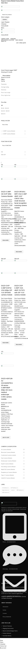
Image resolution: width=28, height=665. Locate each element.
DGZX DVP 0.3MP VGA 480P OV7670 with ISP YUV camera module (20, 290)
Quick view (3, 244)
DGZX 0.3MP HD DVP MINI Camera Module (7, 194)
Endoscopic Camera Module (8, 461)
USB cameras (5, 492)
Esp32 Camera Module (7, 463)
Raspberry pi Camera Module (9, 472)
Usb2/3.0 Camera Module (8, 478)
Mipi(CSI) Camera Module (8, 469)
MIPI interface (20, 490)
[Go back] (3, 45)
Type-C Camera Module (7, 475)
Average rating (5, 87)
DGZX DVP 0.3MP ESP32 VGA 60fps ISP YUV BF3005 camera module (6, 290)
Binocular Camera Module (8, 452)
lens (13, 490)
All (2, 105)
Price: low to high (5, 92)
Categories (4, 52)
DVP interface (14, 487)
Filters (3, 79)
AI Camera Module (6, 449)
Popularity (3, 84)
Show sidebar (6, 75)
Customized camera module (8, 455)
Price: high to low (5, 95)
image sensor (5, 490)
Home (3, 70)
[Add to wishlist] (3, 237)
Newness (3, 89)
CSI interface (5, 487)
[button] (6, 437)
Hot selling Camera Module (8, 466)
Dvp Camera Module (6, 458)
